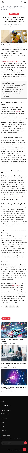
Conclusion (6, 96)
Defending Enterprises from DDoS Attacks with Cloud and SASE (13, 388)
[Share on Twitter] (6, 306)
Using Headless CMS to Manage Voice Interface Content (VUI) (13, 364)
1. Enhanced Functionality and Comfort (13, 85)
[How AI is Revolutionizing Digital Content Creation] (14, 330)
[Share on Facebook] (10, 306)
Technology (9, 6)
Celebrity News (5, 413)
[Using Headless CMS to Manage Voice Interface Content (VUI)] (14, 353)
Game (2, 426)
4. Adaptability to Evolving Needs (12, 91)
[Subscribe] (25, 442)
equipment (15, 285)
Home (2, 6)
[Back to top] (24, 449)
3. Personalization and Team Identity (13, 89)
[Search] (21, 1)
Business (3, 430)
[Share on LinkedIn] (13, 306)
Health (2, 422)
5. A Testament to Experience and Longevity (12, 93)
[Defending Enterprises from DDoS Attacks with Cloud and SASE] (14, 377)
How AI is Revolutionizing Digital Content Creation (12, 340)
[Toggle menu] (25, 1)
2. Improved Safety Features (10, 87)
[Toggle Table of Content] (23, 83)
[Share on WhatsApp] (17, 306)
